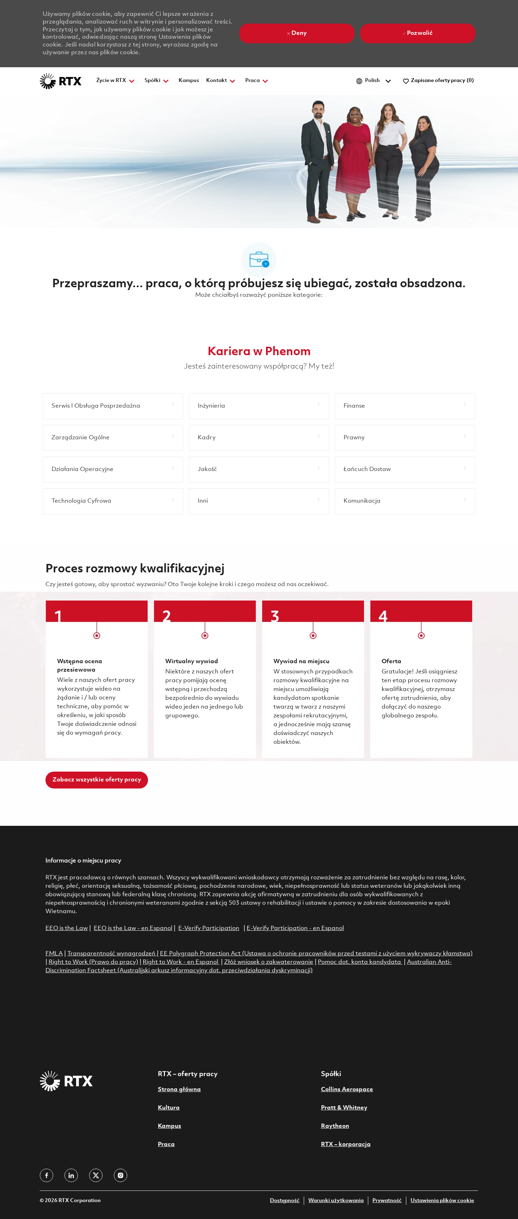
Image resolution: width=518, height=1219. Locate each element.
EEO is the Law (66, 928)
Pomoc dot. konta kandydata (359, 962)
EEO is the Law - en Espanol (133, 928)
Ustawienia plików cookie (442, 1201)
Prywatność (387, 1201)
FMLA (54, 954)
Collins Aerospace (347, 1090)
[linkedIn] (71, 1175)
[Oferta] (421, 679)
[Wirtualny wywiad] (205, 679)
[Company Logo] (60, 81)
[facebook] (46, 1175)
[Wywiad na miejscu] (313, 679)
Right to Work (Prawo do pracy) (93, 962)
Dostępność (285, 1201)
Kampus (189, 80)
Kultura (169, 1108)
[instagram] (120, 1175)
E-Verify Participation (208, 928)
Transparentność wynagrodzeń (111, 954)
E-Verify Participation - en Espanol (295, 928)
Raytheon (335, 1126)
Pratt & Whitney (344, 1108)
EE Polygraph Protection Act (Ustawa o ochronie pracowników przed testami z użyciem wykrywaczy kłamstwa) (316, 954)
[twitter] (96, 1175)
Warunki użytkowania (336, 1201)
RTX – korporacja (346, 1145)
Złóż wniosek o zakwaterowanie (268, 962)
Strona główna (179, 1090)
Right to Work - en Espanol (180, 962)
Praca (166, 1145)
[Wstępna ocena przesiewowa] (97, 679)
